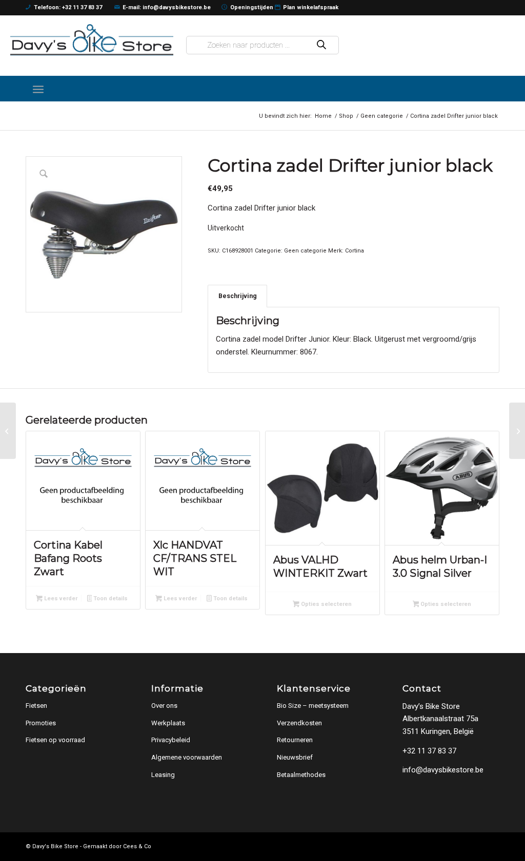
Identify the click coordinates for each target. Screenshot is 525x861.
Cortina (354, 250)
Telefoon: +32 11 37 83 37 (68, 7)
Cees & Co (137, 846)
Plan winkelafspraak (310, 7)
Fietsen (36, 705)
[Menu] (38, 88)
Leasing (163, 775)
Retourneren (295, 740)
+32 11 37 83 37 (429, 750)
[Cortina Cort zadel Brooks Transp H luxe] (8, 431)
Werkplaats (168, 723)
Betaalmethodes (301, 775)
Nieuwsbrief (295, 757)
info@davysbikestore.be (442, 769)
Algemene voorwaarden (186, 757)
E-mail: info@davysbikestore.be (167, 7)
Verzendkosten (299, 723)
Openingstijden (251, 7)
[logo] (91, 39)
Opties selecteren (325, 604)
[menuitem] (38, 88)
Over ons (164, 705)
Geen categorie (305, 250)
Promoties (41, 723)
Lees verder (60, 598)
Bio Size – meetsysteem (313, 705)
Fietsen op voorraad (55, 740)
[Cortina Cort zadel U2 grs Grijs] (517, 431)
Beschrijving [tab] (237, 296)
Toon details (110, 598)
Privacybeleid (170, 740)
